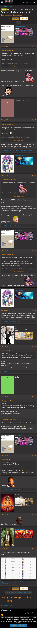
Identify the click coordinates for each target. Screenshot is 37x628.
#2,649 (34, 514)
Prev (15, 18)
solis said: (5, 351)
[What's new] (30, 2)
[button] (2, 2)
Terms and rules (14, 613)
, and (18, 150)
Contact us (4, 613)
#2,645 (34, 310)
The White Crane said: (9, 179)
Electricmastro (20, 529)
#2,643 (34, 175)
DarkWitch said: (7, 50)
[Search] (34, 2)
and (12, 225)
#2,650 (34, 549)
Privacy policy (25, 613)
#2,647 (34, 397)
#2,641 (34, 46)
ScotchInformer (7, 15)
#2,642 (34, 120)
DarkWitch (19, 156)
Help (32, 613)
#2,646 (34, 346)
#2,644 (34, 250)
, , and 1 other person (18, 583)
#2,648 (34, 455)
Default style (7, 610)
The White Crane (21, 26)
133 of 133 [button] (24, 18)
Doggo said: (6, 401)
